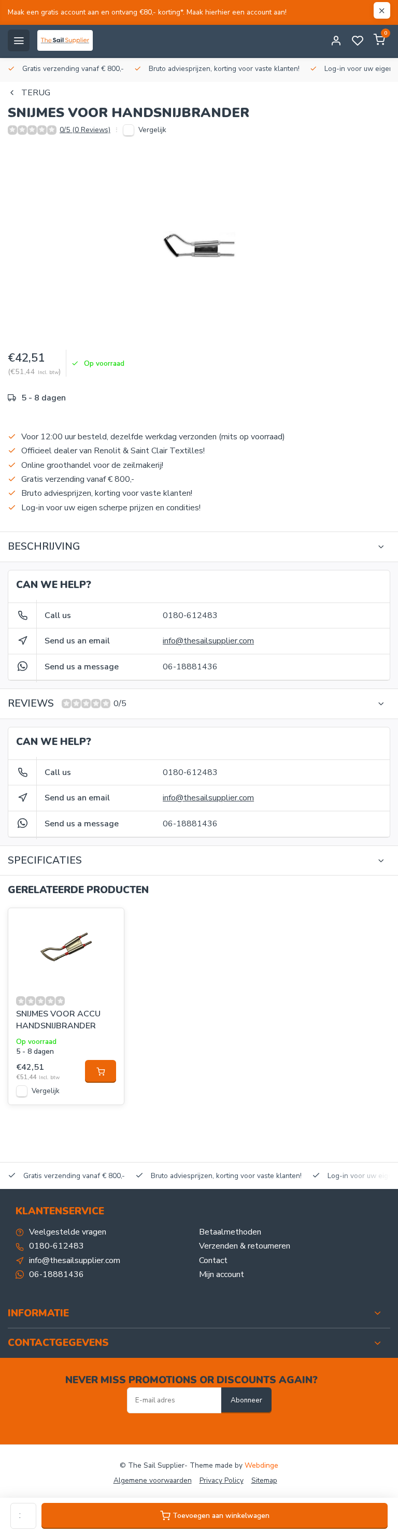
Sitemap (264, 1480)
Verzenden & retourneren (244, 1246)
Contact (213, 1260)
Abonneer (246, 1400)
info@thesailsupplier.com (208, 641)
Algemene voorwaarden (152, 1480)
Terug (35, 92)
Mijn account (221, 1274)
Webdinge (261, 1465)
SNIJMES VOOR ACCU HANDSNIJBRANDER (58, 1019)
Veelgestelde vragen (67, 1232)
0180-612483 (190, 615)
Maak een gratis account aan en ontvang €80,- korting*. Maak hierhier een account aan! (147, 12)
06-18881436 (190, 666)
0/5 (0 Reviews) (85, 130)
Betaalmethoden (230, 1232)
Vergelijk (152, 130)
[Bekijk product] (100, 1071)
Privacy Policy (222, 1480)
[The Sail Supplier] (67, 40)
